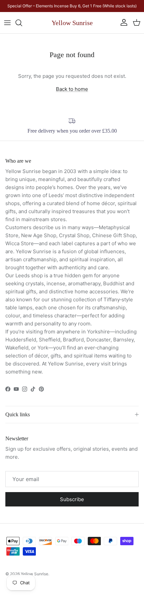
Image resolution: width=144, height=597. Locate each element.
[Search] (22, 22)
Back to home (72, 89)
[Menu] (7, 22)
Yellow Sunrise (34, 573)
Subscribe (72, 499)
